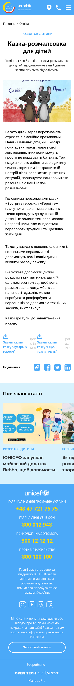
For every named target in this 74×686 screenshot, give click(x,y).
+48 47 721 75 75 (37, 508)
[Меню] (68, 7)
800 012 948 (37, 524)
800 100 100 (37, 556)
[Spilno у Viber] (49, 604)
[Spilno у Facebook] (32, 604)
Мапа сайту (37, 680)
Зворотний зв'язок (37, 647)
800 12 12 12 (37, 540)
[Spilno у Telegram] (41, 604)
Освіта (24, 24)
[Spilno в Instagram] (22, 604)
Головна (9, 24)
